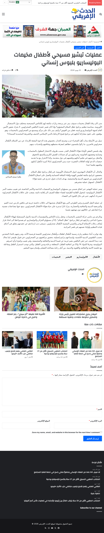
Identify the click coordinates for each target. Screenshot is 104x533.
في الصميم (79, 48)
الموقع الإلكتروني (43, 421)
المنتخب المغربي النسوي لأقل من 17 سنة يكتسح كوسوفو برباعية (52, 352)
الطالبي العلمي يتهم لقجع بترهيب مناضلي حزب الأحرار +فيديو (19, 352)
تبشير (67, 256)
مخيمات (55, 256)
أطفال (95, 256)
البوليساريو (81, 256)
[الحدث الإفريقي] (83, 14)
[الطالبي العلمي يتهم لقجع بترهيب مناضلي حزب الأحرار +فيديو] (17, 339)
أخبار (90, 42)
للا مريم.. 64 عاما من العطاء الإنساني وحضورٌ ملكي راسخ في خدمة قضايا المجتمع (87, 353)
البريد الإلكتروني (95, 421)
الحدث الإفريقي (92, 70)
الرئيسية (97, 42)
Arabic (12, 2)
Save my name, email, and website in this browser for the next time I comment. (66, 432)
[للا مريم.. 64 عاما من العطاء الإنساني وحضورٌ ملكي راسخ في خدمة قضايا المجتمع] (86, 339)
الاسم (99, 409)
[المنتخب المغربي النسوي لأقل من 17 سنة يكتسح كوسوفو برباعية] (52, 339)
